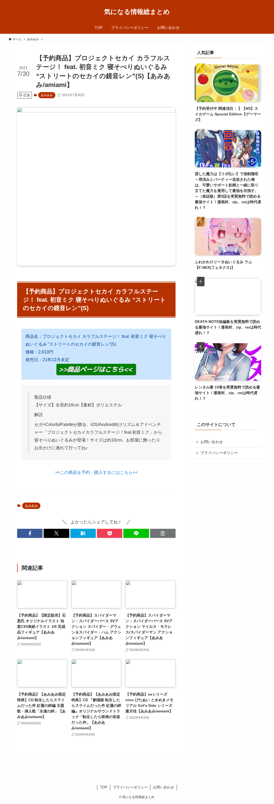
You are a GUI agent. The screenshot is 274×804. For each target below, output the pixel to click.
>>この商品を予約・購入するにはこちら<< (96, 472)
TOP (103, 787)
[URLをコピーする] (163, 533)
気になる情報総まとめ (137, 12)
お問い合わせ (211, 442)
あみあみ (47, 95)
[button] (30, 533)
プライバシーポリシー (219, 453)
